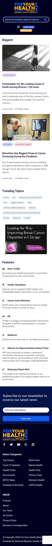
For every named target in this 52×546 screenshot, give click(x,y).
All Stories (8, 515)
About (6, 505)
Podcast (7, 500)
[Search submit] (45, 20)
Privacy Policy (10, 520)
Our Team (7, 510)
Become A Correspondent (15, 525)
